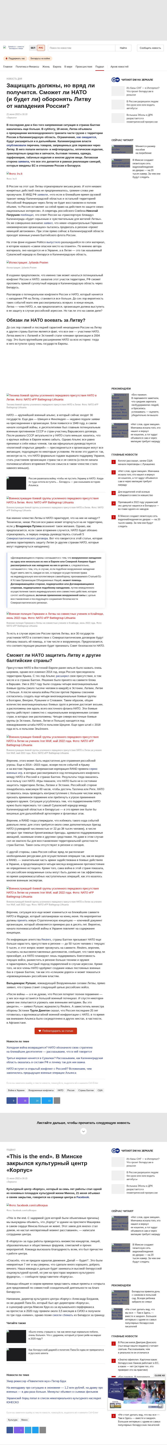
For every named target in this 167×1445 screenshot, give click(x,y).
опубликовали (16, 145)
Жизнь (46, 66)
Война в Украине (16, 1090)
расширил (62, 676)
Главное (7, 66)
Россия (70, 1090)
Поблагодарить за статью (57, 1030)
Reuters (46, 939)
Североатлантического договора (27, 538)
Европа (57, 66)
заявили (42, 194)
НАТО (60, 1090)
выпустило (53, 242)
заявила (23, 161)
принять (22, 920)
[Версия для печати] (57, 1100)
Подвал (99, 66)
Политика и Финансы (27, 66)
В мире (68, 66)
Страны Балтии (86, 1090)
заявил (48, 223)
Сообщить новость (150, 48)
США (100, 1090)
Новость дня (14, 79)
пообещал (27, 214)
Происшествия (84, 66)
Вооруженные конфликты (41, 1090)
